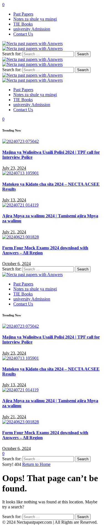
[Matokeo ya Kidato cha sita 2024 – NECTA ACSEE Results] (20, 173)
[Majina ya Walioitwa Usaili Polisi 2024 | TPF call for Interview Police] (20, 141)
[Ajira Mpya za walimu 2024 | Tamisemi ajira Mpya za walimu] (20, 205)
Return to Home (36, 464)
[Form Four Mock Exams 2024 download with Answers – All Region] (20, 237)
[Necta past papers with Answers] (32, 78)
